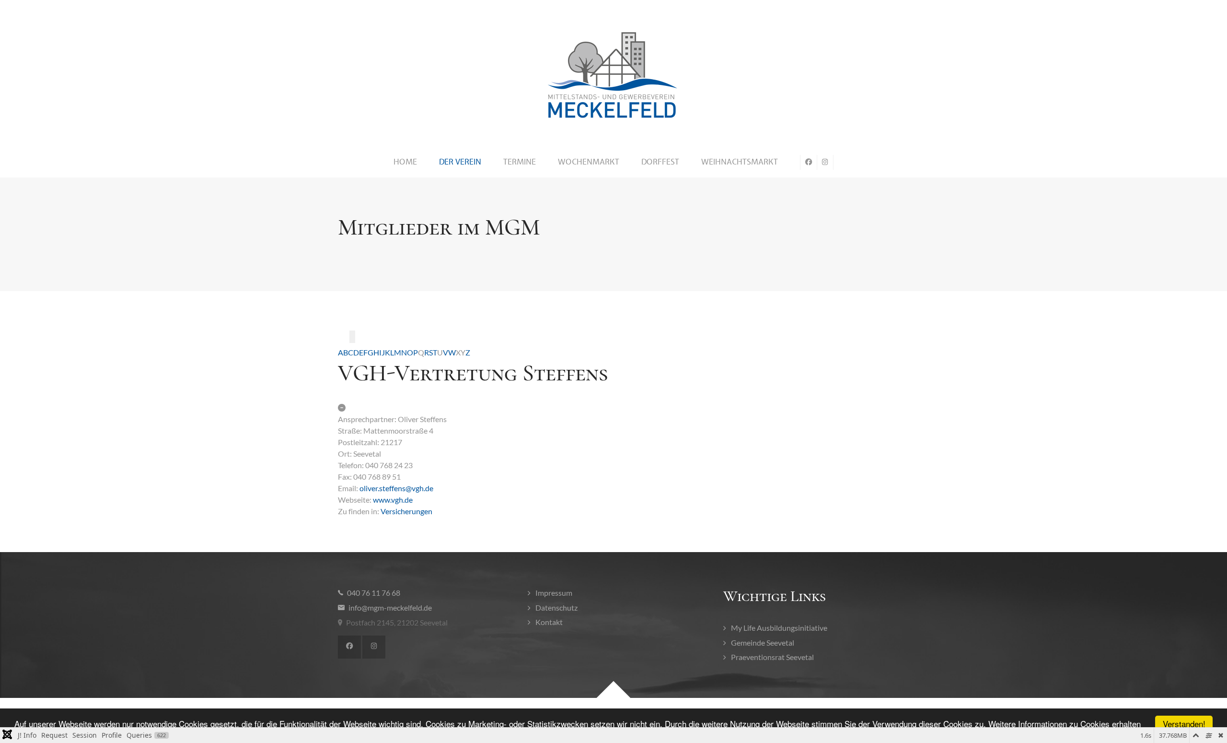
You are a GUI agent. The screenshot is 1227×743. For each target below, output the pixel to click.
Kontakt (549, 621)
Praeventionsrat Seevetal (772, 656)
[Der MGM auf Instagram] (825, 162)
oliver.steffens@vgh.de (396, 488)
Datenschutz (556, 607)
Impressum (553, 592)
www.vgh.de (393, 499)
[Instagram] (373, 647)
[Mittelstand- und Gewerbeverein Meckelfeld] (613, 75)
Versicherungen (406, 511)
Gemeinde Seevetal (762, 642)
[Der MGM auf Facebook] (808, 162)
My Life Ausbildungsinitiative (779, 627)
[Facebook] (349, 647)
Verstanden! (1184, 724)
